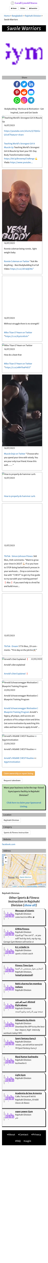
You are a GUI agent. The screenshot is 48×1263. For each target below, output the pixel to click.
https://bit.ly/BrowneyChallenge (19, 158)
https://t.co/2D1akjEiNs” (22, 269)
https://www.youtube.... (21, 162)
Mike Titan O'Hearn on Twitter (18, 332)
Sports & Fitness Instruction (16, 832)
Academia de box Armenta (28, 1093)
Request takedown (12, 780)
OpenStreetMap (32, 886)
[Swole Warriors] (24, 871)
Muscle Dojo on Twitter (14, 453)
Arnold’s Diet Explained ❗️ (16, 673)
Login (28, 1141)
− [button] (6, 861)
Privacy (37, 1134)
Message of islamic (24, 910)
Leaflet (14, 886)
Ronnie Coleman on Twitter (16, 261)
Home (14, 8)
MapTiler (22, 886)
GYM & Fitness (22, 929)
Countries (33, 8)
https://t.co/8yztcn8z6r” (17, 336)
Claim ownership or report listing (18, 773)
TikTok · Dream (11, 646)
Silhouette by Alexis (25, 1020)
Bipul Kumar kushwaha (26, 1056)
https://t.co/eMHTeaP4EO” (18, 367)
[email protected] (24, 975)
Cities (23, 8)
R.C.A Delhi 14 (22, 947)
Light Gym (20, 1075)
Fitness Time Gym (24, 965)
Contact (23, 1134)
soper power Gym (24, 1111)
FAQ (18, 1141)
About (11, 1134)
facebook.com (8, 844)
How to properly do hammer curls (19, 496)
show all (30, 905)
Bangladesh (17, 16)
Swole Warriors (25, 877)
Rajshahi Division (33, 16)
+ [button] (6, 857)
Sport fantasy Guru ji (25, 1038)
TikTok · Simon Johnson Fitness (18, 556)
